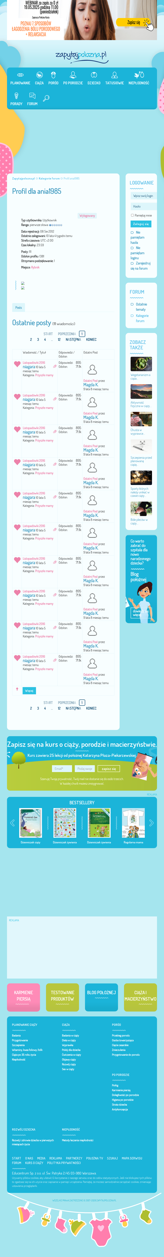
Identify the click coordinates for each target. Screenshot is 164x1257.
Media (41, 1158)
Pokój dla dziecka (71, 1050)
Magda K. (90, 384)
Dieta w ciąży (69, 1040)
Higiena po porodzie (122, 1100)
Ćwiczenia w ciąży (71, 1054)
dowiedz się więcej (141, 613)
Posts (18, 307)
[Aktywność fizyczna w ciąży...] (141, 391)
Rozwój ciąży (69, 1064)
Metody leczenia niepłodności (77, 1140)
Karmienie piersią (121, 1090)
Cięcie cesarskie (120, 1045)
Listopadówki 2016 (34, 363)
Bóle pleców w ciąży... (139, 521)
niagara (29, 366)
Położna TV (94, 1158)
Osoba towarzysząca (123, 1040)
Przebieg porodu (121, 1035)
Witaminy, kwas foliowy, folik (27, 1050)
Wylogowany (87, 216)
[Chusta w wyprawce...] (141, 418)
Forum (16, 1163)
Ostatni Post (90, 381)
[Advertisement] (82, 139)
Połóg (115, 1085)
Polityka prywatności (64, 1163)
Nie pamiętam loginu (137, 252)
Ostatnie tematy (141, 307)
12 (59, 339)
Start (16, 1158)
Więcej (29, 691)
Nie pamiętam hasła (137, 237)
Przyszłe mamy (44, 375)
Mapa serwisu (132, 1158)
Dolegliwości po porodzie (125, 1095)
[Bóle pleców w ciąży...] (141, 508)
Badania (16, 1035)
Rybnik (35, 267)
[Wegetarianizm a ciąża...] (141, 363)
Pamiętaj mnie (143, 215)
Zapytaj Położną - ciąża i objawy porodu (82, 57)
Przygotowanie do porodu (126, 1054)
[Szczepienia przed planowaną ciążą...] (141, 446)
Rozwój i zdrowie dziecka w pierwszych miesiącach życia (33, 1142)
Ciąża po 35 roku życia (24, 1054)
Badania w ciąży (70, 1035)
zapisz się (109, 768)
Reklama (55, 1158)
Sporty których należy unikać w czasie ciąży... (140, 492)
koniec (91, 339)
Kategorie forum (142, 318)
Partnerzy (74, 1158)
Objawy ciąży (69, 1059)
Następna (73, 339)
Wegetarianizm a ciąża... (140, 376)
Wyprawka (67, 1045)
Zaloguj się (141, 224)
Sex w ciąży (68, 1069)
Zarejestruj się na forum (140, 266)
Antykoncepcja (120, 1109)
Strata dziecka (119, 1104)
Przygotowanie (20, 1040)
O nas (29, 1158)
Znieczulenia (118, 1050)
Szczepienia (18, 1045)
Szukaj (112, 1158)
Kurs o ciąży (34, 1163)
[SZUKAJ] (44, 98)
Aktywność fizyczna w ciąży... (141, 404)
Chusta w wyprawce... (138, 431)
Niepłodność (18, 1059)
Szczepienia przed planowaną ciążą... (141, 461)
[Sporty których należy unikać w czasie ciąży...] (141, 477)
